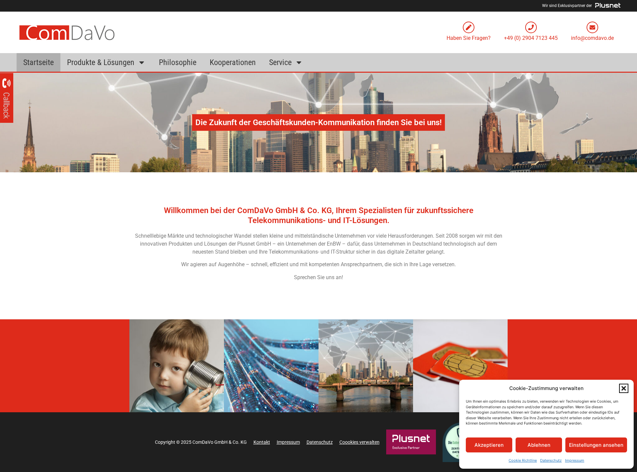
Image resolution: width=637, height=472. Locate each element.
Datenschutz (551, 460)
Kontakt (261, 442)
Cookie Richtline (523, 460)
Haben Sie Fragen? (469, 38)
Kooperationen (233, 62)
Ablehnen (539, 445)
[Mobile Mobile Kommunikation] (460, 365)
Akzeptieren (489, 445)
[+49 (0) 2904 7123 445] (531, 27)
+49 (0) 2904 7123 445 (531, 38)
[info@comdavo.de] (592, 27)
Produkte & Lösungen (100, 62)
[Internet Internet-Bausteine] (271, 365)
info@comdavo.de (592, 38)
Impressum (574, 460)
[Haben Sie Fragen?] (468, 27)
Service (280, 62)
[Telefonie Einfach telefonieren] (176, 365)
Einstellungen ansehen (596, 445)
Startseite (38, 62)
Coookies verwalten (359, 442)
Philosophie (177, 62)
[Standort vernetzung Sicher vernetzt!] (365, 365)
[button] (623, 388)
